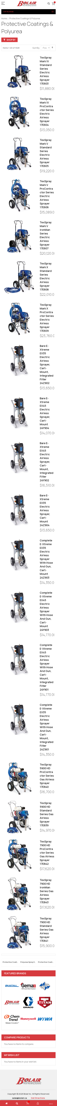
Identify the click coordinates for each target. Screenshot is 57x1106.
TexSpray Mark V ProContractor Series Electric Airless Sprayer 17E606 (47, 194)
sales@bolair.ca (19, 1098)
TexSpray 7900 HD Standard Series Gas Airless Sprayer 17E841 (46, 930)
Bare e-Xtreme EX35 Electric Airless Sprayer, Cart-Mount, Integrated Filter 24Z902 (46, 364)
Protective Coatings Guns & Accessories (46, 962)
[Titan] (44, 1002)
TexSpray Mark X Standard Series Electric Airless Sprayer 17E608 (46, 276)
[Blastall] (11, 986)
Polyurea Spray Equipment (28, 962)
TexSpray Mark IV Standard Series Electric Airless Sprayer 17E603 (46, 70)
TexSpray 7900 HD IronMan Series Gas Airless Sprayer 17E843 (46, 891)
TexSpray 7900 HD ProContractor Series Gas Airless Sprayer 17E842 (47, 853)
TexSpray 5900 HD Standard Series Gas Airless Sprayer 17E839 (46, 814)
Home (4, 18)
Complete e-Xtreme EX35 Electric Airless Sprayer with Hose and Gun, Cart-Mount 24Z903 (46, 559)
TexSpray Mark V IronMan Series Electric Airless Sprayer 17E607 (46, 235)
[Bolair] (26, 4)
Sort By (36, 47)
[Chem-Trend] (11, 1019)
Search (48, 3)
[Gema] (28, 986)
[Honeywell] (28, 1019)
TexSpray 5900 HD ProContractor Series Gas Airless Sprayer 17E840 (47, 776)
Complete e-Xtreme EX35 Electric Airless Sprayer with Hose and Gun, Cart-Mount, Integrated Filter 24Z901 (46, 727)
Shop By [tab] (11, 39)
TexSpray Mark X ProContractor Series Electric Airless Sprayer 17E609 (47, 318)
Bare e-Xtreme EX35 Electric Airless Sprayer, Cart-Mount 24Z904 (45, 510)
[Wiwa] (44, 1019)
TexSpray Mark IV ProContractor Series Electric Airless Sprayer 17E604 (47, 112)
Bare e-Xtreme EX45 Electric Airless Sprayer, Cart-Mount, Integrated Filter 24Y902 (46, 461)
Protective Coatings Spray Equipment (11, 962)
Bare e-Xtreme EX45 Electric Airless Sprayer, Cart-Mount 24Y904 (45, 413)
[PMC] (44, 986)
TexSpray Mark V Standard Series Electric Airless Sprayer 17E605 (46, 153)
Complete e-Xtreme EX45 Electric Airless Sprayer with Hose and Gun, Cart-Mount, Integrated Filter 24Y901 (46, 667)
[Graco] (28, 1002)
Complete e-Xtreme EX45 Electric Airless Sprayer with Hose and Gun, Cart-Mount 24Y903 (46, 611)
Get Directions (38, 1098)
